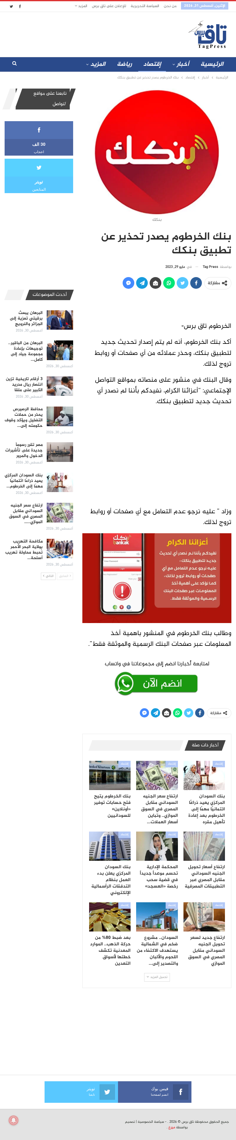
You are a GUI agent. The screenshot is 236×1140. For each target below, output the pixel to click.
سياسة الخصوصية (151, 1122)
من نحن (170, 6)
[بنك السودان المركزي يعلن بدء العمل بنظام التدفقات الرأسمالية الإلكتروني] (110, 846)
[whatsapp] (156, 677)
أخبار (183, 64)
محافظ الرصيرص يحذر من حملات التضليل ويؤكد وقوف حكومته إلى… (24, 417)
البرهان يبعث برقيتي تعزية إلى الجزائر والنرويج (26, 318)
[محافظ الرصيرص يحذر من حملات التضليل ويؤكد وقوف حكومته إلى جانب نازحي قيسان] (60, 416)
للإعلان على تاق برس (109, 6)
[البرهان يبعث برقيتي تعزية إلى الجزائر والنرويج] (60, 320)
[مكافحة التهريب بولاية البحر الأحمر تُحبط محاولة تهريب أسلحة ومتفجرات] (60, 548)
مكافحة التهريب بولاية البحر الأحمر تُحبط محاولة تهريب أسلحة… (24, 550)
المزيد (82, 6)
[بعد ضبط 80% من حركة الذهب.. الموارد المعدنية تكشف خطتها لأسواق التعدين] (110, 916)
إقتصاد (152, 64)
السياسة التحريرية (145, 6)
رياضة (124, 64)
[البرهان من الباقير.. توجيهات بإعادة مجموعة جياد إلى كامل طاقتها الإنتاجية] (60, 350)
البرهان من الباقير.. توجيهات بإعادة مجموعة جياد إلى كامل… (25, 351)
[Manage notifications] (13, 1120)
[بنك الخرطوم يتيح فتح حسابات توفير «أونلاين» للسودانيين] (110, 775)
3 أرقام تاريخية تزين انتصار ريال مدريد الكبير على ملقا (24, 384)
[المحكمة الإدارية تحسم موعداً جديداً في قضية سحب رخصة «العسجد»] (157, 846)
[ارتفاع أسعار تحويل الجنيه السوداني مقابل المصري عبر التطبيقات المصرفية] (204, 846)
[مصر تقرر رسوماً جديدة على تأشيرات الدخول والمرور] (60, 452)
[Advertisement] (81, 33)
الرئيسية (211, 64)
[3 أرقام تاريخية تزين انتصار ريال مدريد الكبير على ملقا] (60, 386)
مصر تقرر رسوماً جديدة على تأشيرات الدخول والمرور (24, 450)
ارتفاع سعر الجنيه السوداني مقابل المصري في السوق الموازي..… (26, 514)
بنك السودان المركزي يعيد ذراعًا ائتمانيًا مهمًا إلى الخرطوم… (24, 481)
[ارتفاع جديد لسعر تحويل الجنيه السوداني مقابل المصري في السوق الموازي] (204, 916)
